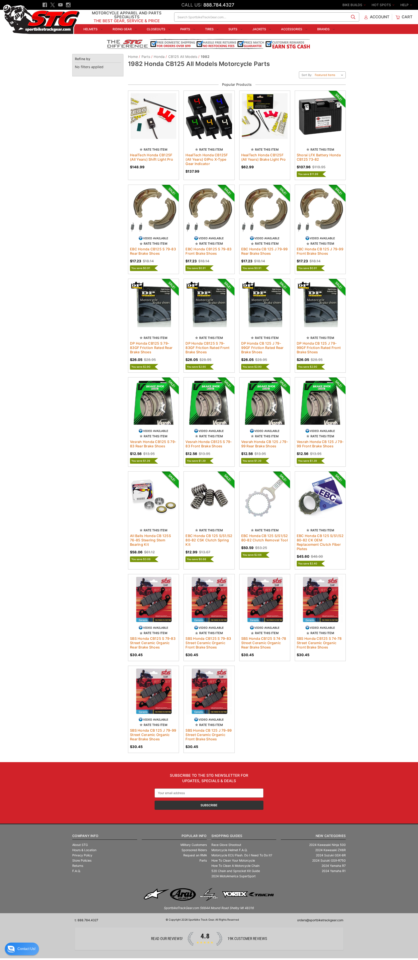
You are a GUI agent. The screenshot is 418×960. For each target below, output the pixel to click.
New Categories (331, 836)
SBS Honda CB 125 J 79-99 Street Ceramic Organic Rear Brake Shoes (153, 734)
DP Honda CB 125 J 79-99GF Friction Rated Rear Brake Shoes (262, 347)
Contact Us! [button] (26, 949)
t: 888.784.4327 (86, 920)
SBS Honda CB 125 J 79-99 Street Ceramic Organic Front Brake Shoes (208, 734)
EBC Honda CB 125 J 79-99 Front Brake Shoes (320, 251)
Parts (185, 29)
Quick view (149, 112)
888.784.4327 (218, 5)
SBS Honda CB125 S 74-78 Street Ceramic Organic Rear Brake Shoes (263, 642)
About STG (80, 845)
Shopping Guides (227, 836)
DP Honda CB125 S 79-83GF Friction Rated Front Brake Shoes (207, 347)
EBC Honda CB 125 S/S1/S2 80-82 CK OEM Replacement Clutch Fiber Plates (320, 542)
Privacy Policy (82, 855)
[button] (22, 949)
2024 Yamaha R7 (334, 865)
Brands (323, 29)
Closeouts (156, 29)
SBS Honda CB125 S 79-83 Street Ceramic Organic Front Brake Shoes (208, 642)
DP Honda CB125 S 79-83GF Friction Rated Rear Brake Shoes (151, 347)
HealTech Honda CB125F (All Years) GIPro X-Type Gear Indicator (206, 159)
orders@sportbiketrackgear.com (320, 920)
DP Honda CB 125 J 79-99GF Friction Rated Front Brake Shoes (319, 347)
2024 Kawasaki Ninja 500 (327, 845)
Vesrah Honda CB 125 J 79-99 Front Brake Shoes (320, 444)
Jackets (259, 29)
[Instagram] (68, 5)
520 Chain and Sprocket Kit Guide (235, 871)
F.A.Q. (76, 871)
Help (405, 5)
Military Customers (193, 845)
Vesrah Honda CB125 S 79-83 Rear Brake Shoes (153, 444)
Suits (233, 29)
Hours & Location (84, 850)
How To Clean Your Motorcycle (233, 860)
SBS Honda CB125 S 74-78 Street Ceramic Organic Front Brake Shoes (319, 642)
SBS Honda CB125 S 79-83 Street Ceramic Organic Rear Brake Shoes (152, 642)
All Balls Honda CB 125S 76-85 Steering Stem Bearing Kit (150, 540)
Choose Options (153, 120)
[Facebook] (44, 5)
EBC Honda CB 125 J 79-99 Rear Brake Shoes (264, 251)
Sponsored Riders (194, 850)
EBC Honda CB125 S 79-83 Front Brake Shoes (208, 251)
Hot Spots (382, 5)
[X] (52, 5)
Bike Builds (352, 5)
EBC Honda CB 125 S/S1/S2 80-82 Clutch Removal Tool (264, 538)
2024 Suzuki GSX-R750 (329, 860)
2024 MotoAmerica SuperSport (233, 876)
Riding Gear (123, 29)
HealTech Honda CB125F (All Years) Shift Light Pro (151, 157)
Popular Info (194, 836)
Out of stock (264, 120)
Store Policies (81, 860)
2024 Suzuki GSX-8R (331, 855)
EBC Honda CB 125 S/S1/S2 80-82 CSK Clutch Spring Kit (208, 540)
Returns (77, 865)
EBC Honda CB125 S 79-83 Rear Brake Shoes (153, 251)
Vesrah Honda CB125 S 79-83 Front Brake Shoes (208, 444)
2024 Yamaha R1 (334, 871)
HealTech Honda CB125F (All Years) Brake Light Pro (263, 157)
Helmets (90, 29)
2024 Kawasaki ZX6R (330, 850)
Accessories (292, 29)
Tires (209, 29)
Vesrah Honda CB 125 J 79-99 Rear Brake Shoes (264, 444)
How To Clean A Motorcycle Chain (235, 865)
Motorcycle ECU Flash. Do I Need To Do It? (241, 855)
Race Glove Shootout (226, 845)
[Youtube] (60, 5)
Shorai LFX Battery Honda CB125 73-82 (319, 157)
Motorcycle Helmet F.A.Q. (229, 850)
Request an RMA (195, 855)
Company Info (85, 836)
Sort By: (307, 75)
